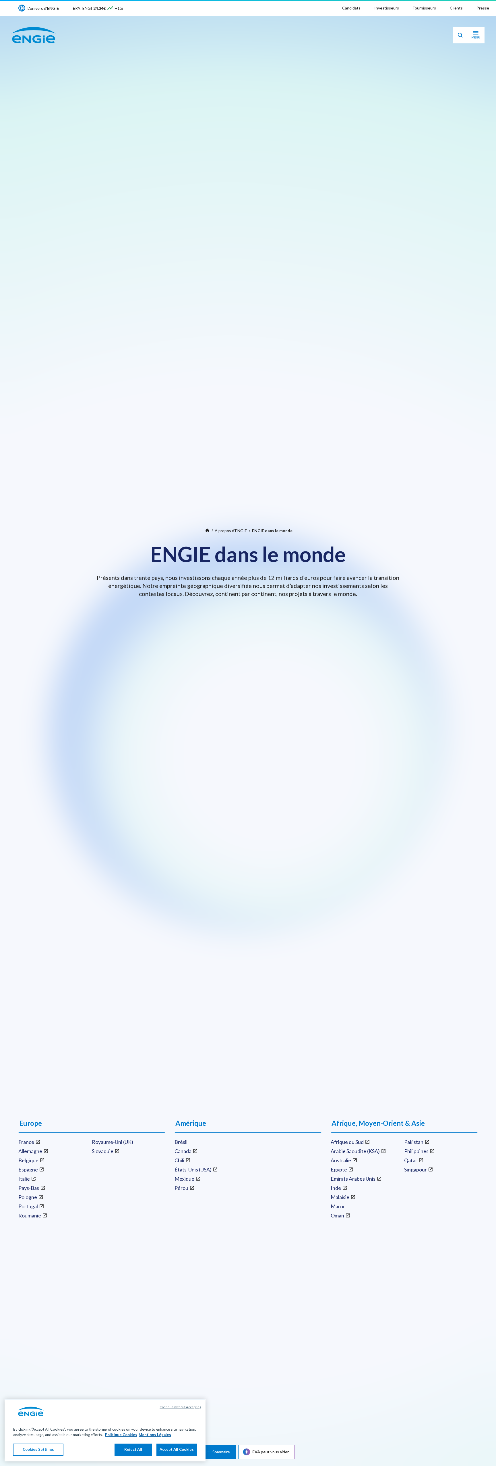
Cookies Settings (38, 1449)
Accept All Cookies (177, 1449)
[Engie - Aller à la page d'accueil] (33, 35)
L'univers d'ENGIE (43, 8)
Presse (482, 7)
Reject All (133, 1449)
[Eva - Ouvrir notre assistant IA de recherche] (460, 35)
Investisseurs (386, 7)
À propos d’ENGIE (231, 530)
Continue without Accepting (180, 1407)
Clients (456, 7)
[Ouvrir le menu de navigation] (476, 35)
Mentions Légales (155, 1435)
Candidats (351, 7)
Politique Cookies (121, 1435)
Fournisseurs (424, 7)
